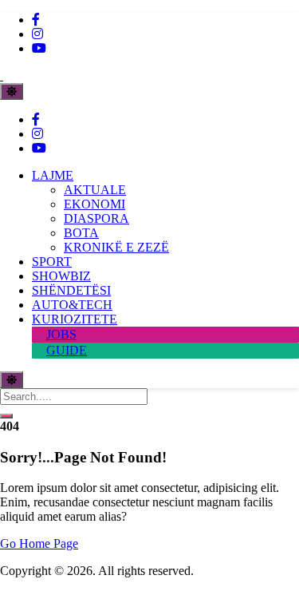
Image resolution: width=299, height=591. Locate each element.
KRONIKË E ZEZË (116, 247)
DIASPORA (96, 218)
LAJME (52, 175)
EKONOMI (94, 204)
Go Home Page (39, 543)
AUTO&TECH (72, 304)
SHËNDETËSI (71, 290)
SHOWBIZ (61, 276)
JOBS (61, 334)
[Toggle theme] (11, 91)
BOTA (81, 233)
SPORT (52, 261)
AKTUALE (95, 189)
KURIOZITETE (74, 319)
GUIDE (66, 350)
